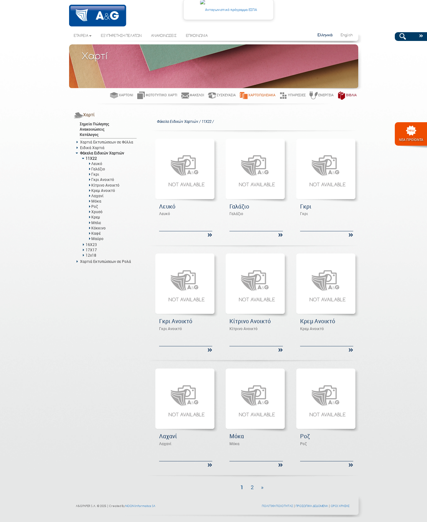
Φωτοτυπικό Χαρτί (161, 95)
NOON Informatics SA (140, 506)
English (347, 35)
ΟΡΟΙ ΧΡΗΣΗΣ (340, 506)
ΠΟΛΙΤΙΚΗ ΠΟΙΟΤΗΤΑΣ (277, 506)
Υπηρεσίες (297, 95)
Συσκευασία (226, 95)
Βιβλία (351, 95)
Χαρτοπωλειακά (261, 95)
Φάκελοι (197, 95)
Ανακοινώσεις (92, 129)
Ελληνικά (325, 35)
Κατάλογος (89, 134)
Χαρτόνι (126, 95)
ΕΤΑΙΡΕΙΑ (81, 36)
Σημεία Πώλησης (94, 123)
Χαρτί (89, 115)
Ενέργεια (326, 95)
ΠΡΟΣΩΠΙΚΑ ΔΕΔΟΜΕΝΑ (312, 506)
